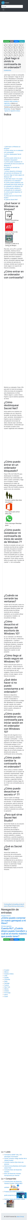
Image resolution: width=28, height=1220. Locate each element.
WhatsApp (7, 109)
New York (7, 987)
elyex (7, 3)
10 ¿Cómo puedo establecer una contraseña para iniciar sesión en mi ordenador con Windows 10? (13, 184)
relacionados (20, 906)
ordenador (4, 906)
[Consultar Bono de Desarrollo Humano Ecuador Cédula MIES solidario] (14, 1187)
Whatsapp (6, 41)
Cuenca (6, 985)
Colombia (7, 979)
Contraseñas (14, 904)
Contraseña (7, 904)
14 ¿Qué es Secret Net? (11, 199)
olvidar (21, 904)
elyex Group (20, 1216)
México (6, 972)
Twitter (16, 41)
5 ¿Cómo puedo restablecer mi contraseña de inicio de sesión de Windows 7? (14, 163)
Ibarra (6, 994)
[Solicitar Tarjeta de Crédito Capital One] (10, 1203)
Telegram (21, 41)
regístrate (7, 103)
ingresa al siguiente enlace (12, 111)
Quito (5, 981)
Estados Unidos (9, 974)
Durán (6, 996)
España (6, 977)
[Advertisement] (14, 26)
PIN (9, 906)
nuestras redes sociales (11, 101)
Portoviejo (7, 992)
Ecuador (6, 970)
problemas (13, 906)
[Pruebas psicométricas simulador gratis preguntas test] (22, 1195)
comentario (7, 105)
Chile (5, 975)
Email (11, 41)
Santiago (6, 983)
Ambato (6, 991)
